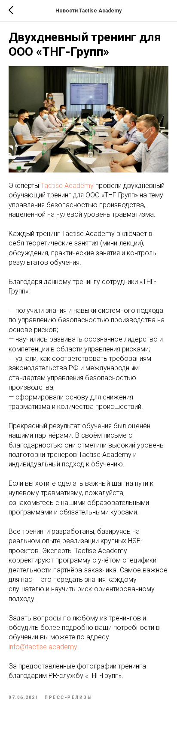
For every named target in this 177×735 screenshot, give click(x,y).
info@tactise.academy (43, 647)
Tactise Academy (67, 185)
